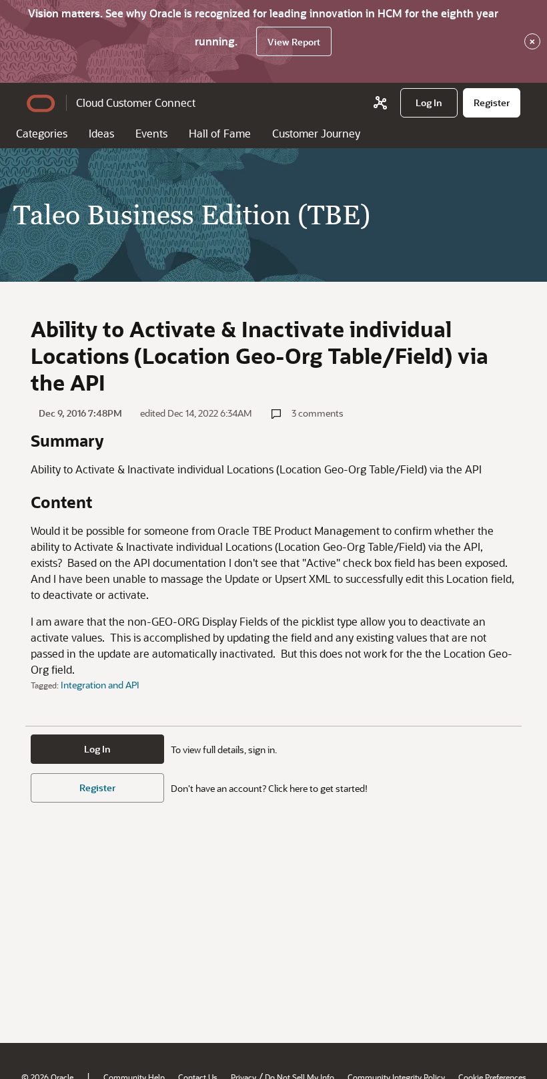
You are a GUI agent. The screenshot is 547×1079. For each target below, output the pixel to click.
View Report (293, 41)
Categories (41, 133)
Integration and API (100, 684)
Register (97, 787)
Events (151, 133)
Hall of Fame (220, 133)
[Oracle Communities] (380, 103)
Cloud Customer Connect (135, 102)
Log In (97, 748)
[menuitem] (429, 103)
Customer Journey (316, 133)
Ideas (101, 133)
